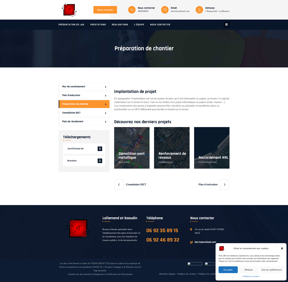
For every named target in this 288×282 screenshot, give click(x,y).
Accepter (228, 269)
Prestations (98, 24)
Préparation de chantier (75, 104)
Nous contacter (105, 10)
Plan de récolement (72, 121)
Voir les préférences (271, 269)
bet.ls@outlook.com (180, 11)
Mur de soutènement (73, 86)
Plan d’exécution (208, 184)
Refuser (249, 269)
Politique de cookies (251, 276)
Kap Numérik (100, 270)
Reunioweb (127, 274)
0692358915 (143, 11)
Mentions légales (167, 274)
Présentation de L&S (71, 24)
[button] (282, 248)
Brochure (72, 160)
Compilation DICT (136, 184)
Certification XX (75, 148)
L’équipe (139, 24)
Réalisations (120, 24)
